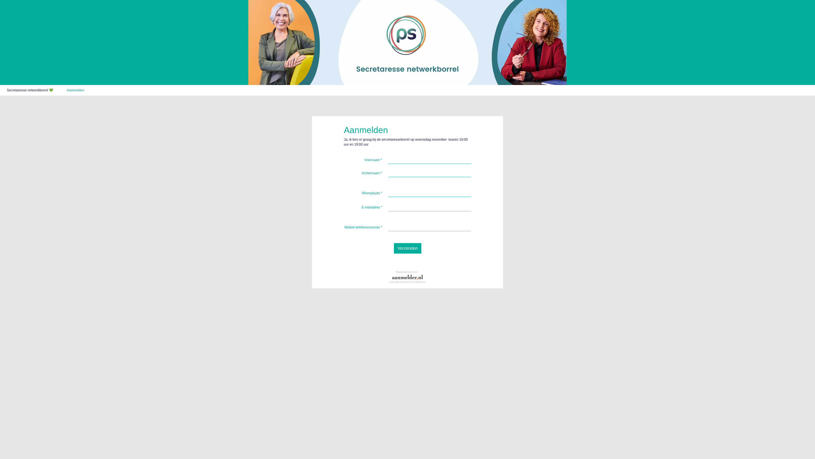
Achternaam (372, 173)
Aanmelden (75, 90)
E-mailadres (372, 207)
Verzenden (408, 248)
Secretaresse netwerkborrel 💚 (30, 90)
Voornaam (373, 160)
